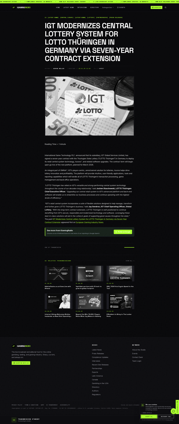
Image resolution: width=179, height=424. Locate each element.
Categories (107, 7)
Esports (95, 372)
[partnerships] (102, 17)
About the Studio (139, 350)
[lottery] (91, 17)
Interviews (82, 7)
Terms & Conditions (31, 405)
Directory (94, 7)
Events (122, 7)
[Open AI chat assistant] (174, 411)
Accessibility (65, 405)
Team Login (136, 361)
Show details (147, 413)
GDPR (42, 405)
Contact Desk (137, 357)
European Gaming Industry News (89, 222)
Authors (95, 391)
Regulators (96, 394)
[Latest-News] (80, 17)
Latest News (68, 7)
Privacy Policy (17, 405)
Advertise (157, 7)
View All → (130, 261)
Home (58, 7)
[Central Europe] (67, 17)
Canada (95, 380)
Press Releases (98, 353)
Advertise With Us (22, 363)
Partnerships (97, 368)
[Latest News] (53, 17)
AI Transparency (52, 405)
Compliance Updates (100, 357)
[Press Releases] (116, 17)
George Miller (58, 68)
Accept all (149, 416)
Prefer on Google (124, 232)
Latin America (97, 376)
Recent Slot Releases (100, 365)
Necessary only (166, 416)
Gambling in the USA (100, 383)
